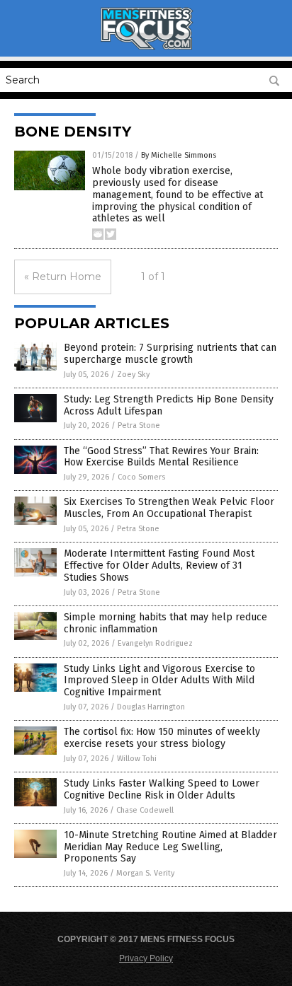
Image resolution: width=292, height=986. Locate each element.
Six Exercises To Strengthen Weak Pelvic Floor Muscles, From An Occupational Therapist (169, 508)
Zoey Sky (133, 374)
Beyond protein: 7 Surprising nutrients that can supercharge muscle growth (170, 354)
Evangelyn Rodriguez (155, 643)
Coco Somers (141, 477)
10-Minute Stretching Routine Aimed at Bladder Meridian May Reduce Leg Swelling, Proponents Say (170, 847)
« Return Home (62, 276)
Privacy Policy (146, 958)
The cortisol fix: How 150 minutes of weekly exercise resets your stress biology (162, 738)
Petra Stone (139, 425)
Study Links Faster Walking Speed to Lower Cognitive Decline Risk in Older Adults (161, 789)
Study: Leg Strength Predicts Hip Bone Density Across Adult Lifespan (169, 405)
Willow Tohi (137, 758)
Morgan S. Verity (145, 873)
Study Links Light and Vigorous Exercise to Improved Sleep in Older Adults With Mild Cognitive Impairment (159, 681)
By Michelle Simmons (178, 155)
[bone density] (146, 47)
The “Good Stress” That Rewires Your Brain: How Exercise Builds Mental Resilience (161, 457)
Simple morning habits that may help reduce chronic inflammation (165, 623)
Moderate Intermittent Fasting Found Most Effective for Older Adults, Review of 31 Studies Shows (159, 565)
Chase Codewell (145, 810)
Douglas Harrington (151, 707)
